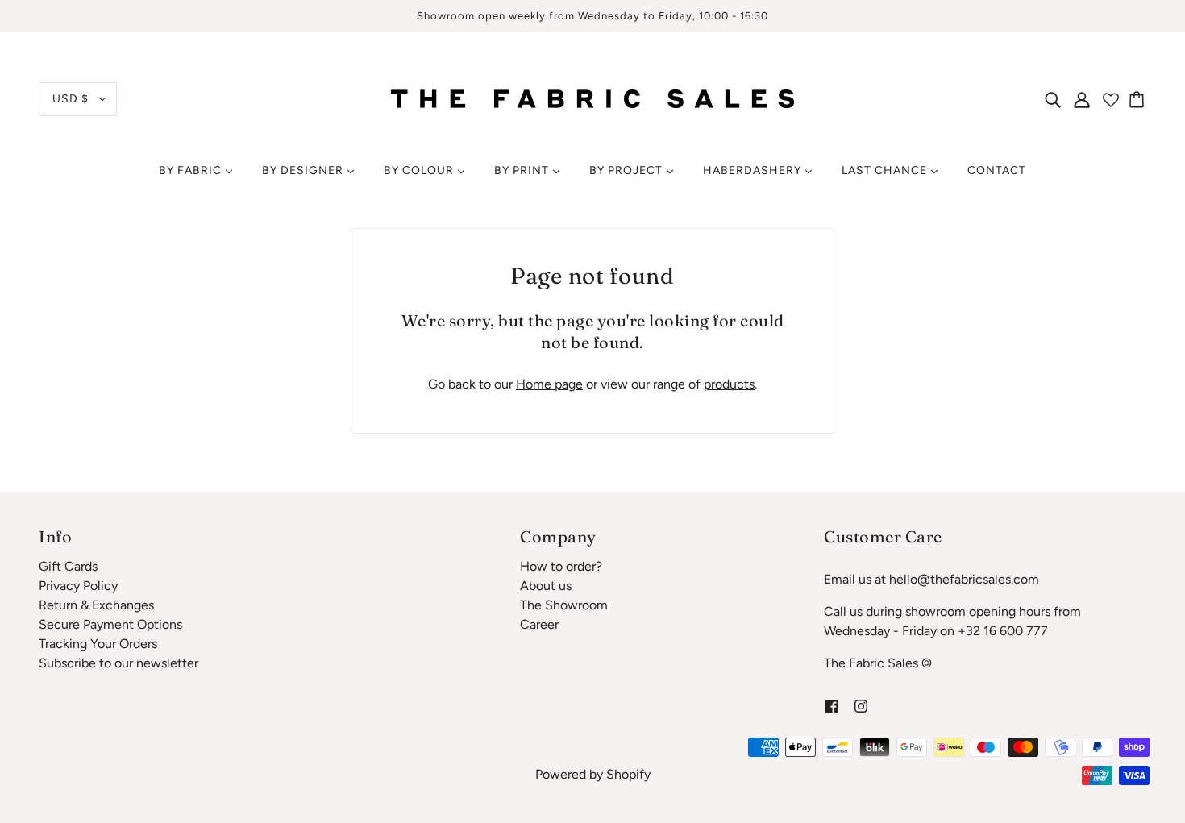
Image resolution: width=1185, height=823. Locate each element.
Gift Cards (68, 566)
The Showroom (564, 605)
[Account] (1081, 99)
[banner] (592, 98)
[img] (1052, 99)
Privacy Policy (78, 585)
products (729, 384)
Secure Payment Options (110, 624)
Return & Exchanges (96, 605)
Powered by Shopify (593, 774)
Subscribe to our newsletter (118, 663)
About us (546, 585)
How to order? (561, 566)
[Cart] (1139, 99)
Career (539, 624)
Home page (549, 384)
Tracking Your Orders (98, 643)
